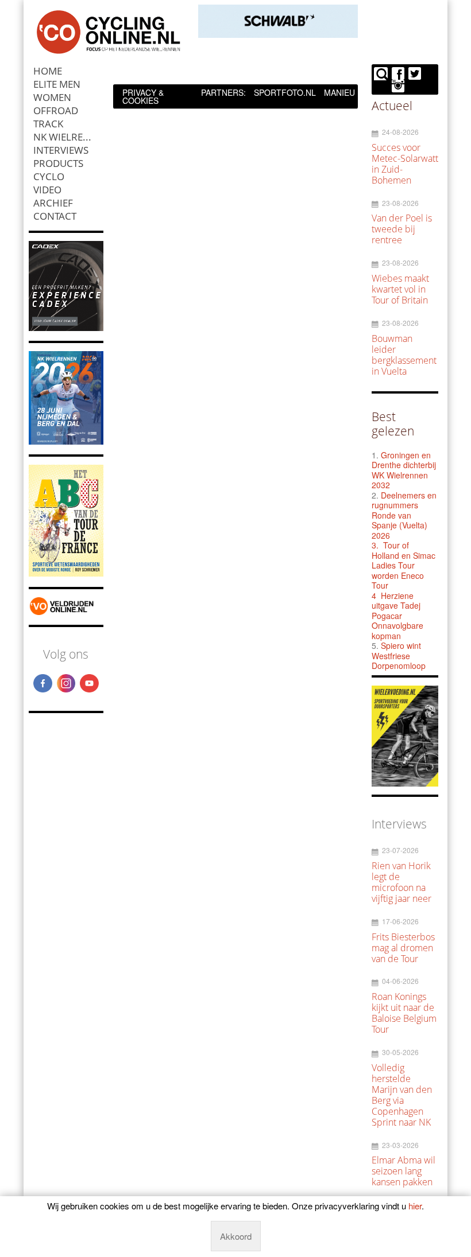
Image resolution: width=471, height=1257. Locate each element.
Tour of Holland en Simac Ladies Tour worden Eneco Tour (403, 565)
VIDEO (47, 189)
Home (47, 70)
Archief (53, 202)
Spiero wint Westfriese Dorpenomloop (399, 655)
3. (375, 545)
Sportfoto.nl (285, 92)
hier (415, 1206)
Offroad (55, 110)
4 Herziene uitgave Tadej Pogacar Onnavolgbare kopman (397, 615)
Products (58, 163)
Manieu (339, 92)
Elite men (56, 84)
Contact (54, 216)
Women (52, 97)
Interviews (60, 150)
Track (48, 123)
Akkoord (236, 1236)
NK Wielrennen (68, 136)
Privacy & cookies (143, 96)
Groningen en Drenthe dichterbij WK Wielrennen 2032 (404, 470)
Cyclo (48, 176)
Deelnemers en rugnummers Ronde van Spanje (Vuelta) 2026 (404, 515)
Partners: (223, 92)
